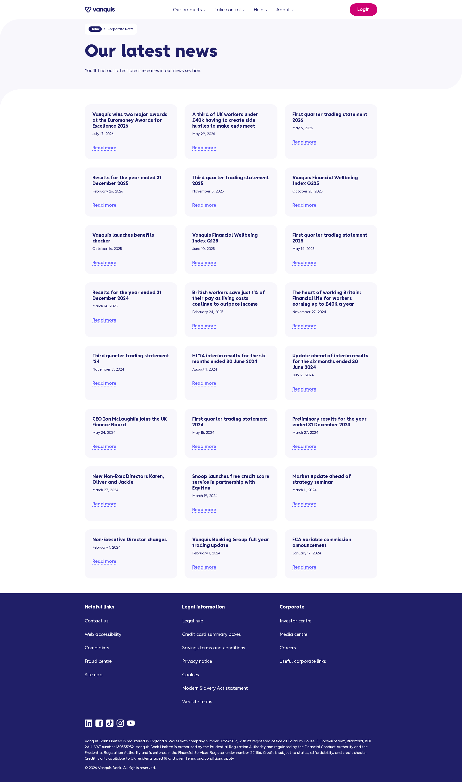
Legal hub (192, 621)
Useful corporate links (303, 661)
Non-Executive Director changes (129, 540)
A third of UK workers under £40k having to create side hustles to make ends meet (225, 120)
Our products (187, 10)
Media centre (293, 634)
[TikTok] (111, 723)
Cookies (190, 675)
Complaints (97, 648)
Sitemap (94, 675)
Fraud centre (98, 661)
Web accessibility (103, 634)
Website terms (197, 702)
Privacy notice (197, 661)
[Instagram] (121, 723)
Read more (104, 148)
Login (363, 9)
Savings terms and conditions (213, 648)
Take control (228, 10)
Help (258, 10)
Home (95, 29)
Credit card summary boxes (211, 634)
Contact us (97, 621)
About (283, 10)
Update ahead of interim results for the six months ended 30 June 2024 (330, 362)
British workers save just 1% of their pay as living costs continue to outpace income (228, 299)
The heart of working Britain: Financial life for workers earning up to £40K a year (326, 299)
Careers (288, 648)
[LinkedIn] (90, 723)
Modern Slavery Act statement (215, 688)
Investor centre (295, 621)
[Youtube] (132, 723)
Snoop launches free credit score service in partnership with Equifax (230, 482)
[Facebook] (100, 723)
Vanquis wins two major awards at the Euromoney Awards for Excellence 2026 (129, 120)
